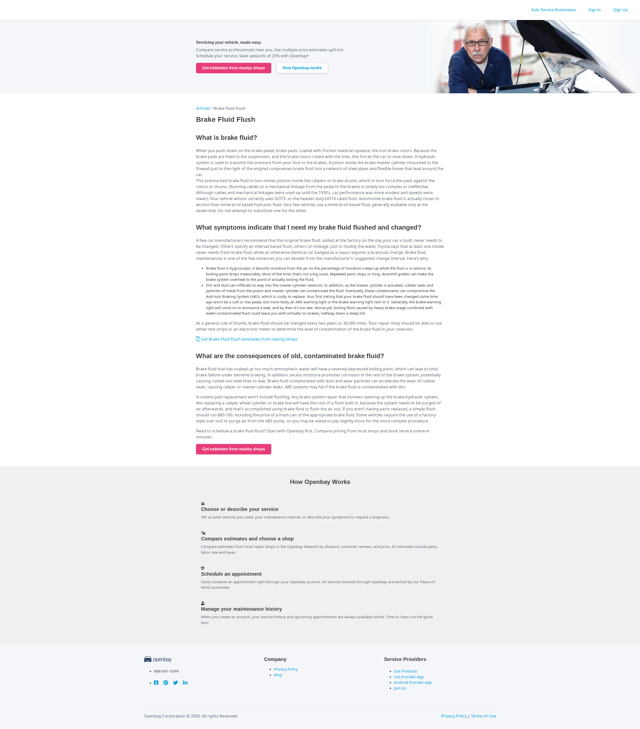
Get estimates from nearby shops (233, 68)
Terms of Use (483, 716)
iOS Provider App (409, 676)
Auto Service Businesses (553, 10)
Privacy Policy (286, 668)
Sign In (594, 10)
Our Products (405, 670)
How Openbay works (302, 68)
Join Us (400, 687)
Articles (203, 108)
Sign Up (620, 10)
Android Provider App (413, 682)
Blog (278, 674)
